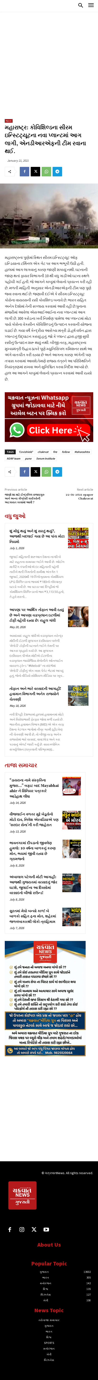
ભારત (9, 120)
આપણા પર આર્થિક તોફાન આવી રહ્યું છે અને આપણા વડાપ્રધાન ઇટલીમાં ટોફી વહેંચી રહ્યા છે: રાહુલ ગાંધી (37, 615)
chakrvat (43, 452)
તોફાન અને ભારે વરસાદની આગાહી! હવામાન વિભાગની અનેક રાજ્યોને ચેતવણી (35, 694)
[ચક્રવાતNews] (23, 1196)
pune (28, 458)
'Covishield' (26, 452)
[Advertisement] (49, 68)
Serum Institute (45, 458)
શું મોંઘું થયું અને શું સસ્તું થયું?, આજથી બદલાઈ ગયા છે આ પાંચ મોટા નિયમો (37, 536)
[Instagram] (22, 1230)
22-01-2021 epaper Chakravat (79, 496)
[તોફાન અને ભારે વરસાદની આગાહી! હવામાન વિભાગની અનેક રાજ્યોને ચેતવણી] (78, 695)
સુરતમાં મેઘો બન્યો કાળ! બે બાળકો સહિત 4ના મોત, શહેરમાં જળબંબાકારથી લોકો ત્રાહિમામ (33, 916)
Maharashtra (82, 452)
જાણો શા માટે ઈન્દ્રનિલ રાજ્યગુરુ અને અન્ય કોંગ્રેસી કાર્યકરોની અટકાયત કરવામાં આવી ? (24, 498)
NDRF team (13, 458)
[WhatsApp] (46, 171)
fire (55, 452)
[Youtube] (46, 1230)
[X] (35, 171)
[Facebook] (24, 171)
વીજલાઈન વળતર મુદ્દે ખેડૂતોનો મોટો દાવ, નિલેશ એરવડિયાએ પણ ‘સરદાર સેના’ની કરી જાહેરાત (34, 819)
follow (66, 452)
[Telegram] (57, 171)
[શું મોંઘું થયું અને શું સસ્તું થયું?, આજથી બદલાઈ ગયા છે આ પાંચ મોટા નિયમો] (78, 538)
